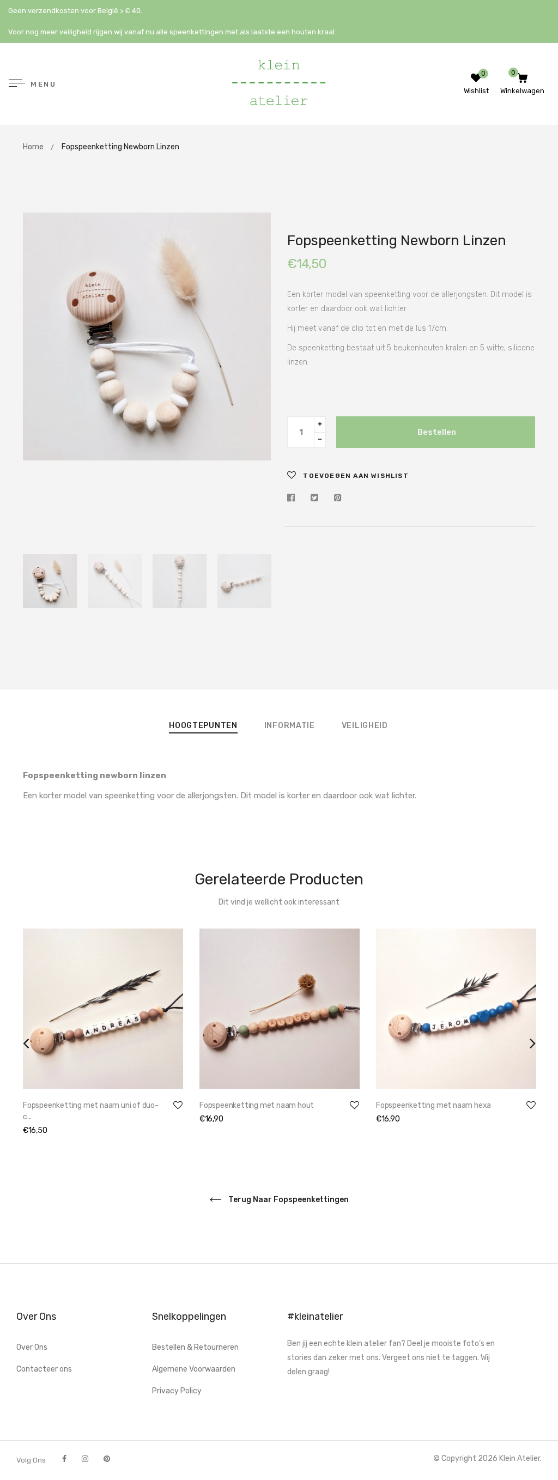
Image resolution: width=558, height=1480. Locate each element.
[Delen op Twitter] (314, 498)
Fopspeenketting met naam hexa (433, 1105)
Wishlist (476, 91)
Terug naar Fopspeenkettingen (288, 1199)
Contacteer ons (44, 1369)
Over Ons (31, 1347)
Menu (43, 85)
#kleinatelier (315, 1317)
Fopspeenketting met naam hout (256, 1105)
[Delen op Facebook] (293, 498)
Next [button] (254, 378)
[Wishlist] (476, 79)
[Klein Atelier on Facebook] (64, 1459)
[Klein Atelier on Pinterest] (107, 1459)
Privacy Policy (177, 1391)
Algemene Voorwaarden (193, 1369)
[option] (147, 336)
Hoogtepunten (203, 725)
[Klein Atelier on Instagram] (85, 1459)
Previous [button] (39, 378)
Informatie (289, 725)
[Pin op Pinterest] (338, 498)
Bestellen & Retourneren (195, 1347)
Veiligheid (365, 725)
